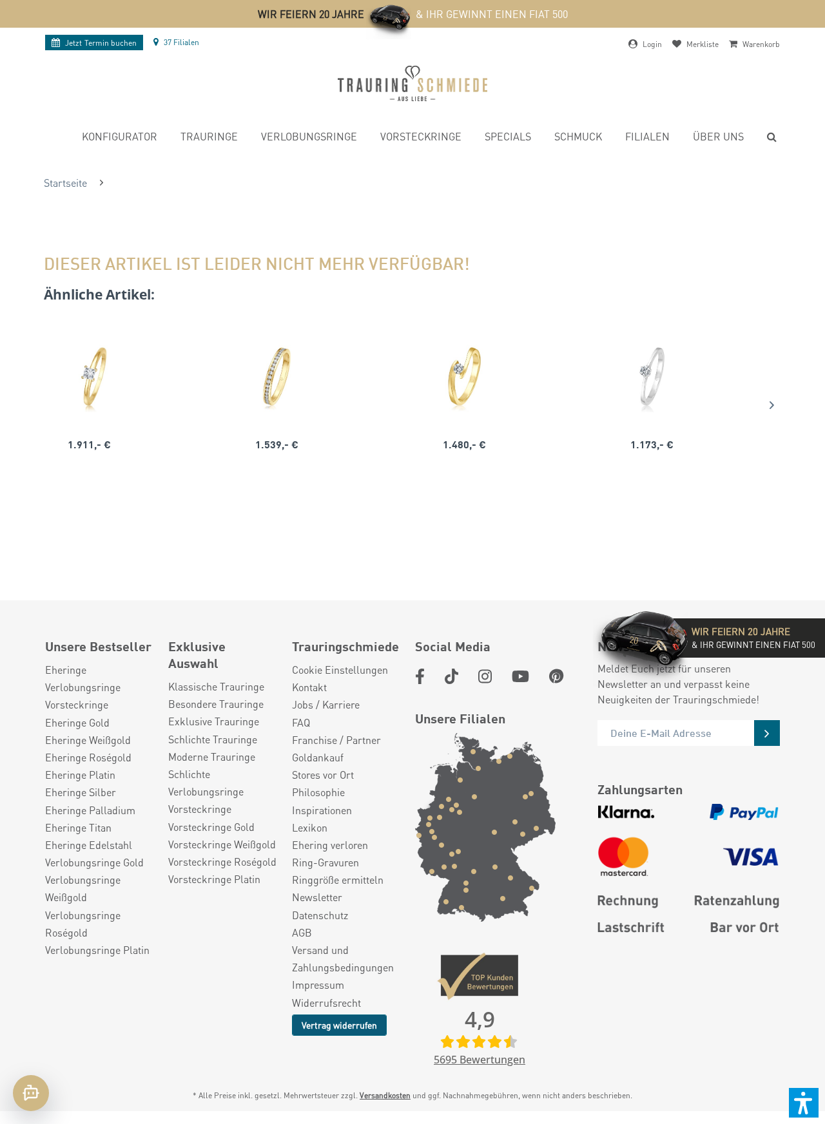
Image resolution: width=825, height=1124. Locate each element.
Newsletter (317, 897)
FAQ (301, 722)
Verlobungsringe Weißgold (83, 888)
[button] (804, 1103)
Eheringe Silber (80, 792)
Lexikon (309, 827)
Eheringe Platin (80, 774)
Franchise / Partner (336, 740)
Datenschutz (320, 915)
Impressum (318, 984)
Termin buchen (101, 43)
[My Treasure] (277, 377)
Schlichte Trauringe (212, 739)
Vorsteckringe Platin (214, 879)
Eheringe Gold (77, 722)
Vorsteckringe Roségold (222, 861)
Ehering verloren (330, 845)
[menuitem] (119, 138)
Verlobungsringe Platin (97, 950)
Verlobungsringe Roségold (83, 923)
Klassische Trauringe (216, 686)
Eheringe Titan (78, 827)
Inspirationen (322, 810)
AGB (302, 932)
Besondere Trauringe (216, 703)
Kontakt (309, 687)
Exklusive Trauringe (213, 721)
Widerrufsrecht (326, 1002)
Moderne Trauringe (211, 756)
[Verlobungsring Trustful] (464, 377)
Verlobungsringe (83, 687)
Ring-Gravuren (325, 862)
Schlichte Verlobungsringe (206, 782)
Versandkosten (385, 1095)
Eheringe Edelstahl (88, 845)
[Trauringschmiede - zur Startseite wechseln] (412, 83)
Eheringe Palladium (90, 810)
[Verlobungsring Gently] (652, 377)
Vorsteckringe (76, 704)
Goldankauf (318, 757)
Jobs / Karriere (326, 704)
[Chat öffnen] (31, 1093)
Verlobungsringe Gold (94, 862)
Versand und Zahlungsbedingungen (343, 958)
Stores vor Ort (323, 774)
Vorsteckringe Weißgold (222, 844)
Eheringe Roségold (88, 757)
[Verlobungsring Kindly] (89, 377)
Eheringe (65, 669)
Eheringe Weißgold (88, 740)
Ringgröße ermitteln (337, 879)
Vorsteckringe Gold (211, 826)
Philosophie (318, 792)
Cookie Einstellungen (340, 669)
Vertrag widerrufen (339, 1025)
